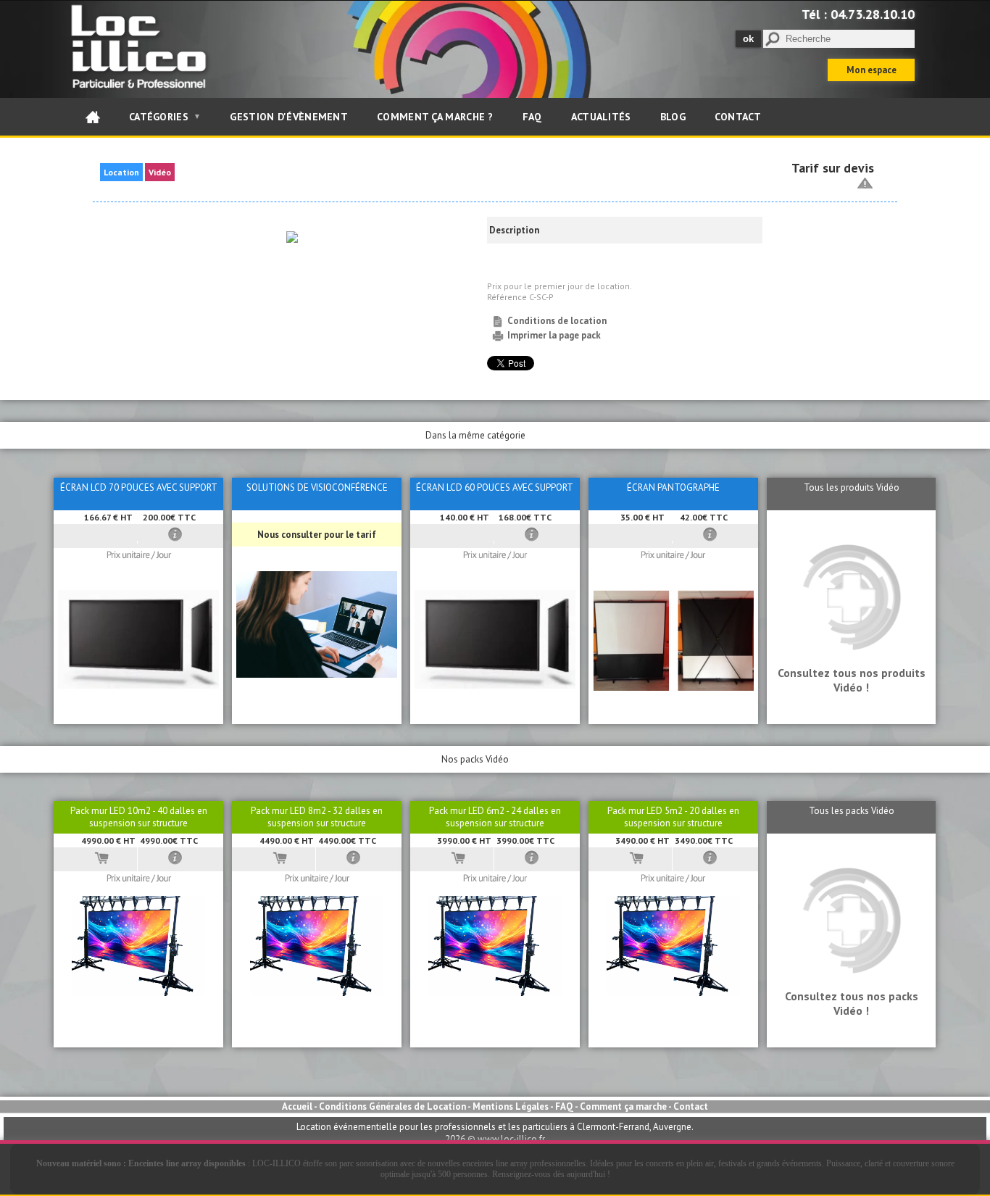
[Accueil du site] (93, 117)
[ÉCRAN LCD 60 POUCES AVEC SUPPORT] (495, 685)
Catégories (165, 116)
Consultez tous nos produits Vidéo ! (851, 679)
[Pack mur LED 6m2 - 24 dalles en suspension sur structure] (495, 993)
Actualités (601, 116)
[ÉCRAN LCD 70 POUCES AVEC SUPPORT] (138, 685)
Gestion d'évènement (289, 116)
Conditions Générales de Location (392, 1106)
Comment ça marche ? (435, 116)
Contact (738, 116)
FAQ (532, 116)
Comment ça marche (623, 1106)
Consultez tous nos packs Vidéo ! (851, 1003)
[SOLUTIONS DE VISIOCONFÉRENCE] (316, 674)
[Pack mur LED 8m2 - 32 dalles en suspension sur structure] (316, 993)
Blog (673, 116)
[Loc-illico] (142, 92)
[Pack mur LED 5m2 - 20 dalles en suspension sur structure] (673, 993)
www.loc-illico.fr (511, 1139)
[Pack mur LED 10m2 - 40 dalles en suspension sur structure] (138, 993)
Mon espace (872, 70)
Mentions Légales (511, 1106)
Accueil (297, 1106)
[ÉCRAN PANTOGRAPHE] (673, 687)
